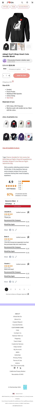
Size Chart (10, 98)
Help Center (18, 347)
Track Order (17, 341)
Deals (13, 7)
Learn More (11, 61)
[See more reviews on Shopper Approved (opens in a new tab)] (16, 230)
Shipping (17, 338)
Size (4, 69)
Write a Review (17, 206)
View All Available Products (11, 148)
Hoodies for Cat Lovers (19, 157)
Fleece (8, 157)
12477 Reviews (12, 189)
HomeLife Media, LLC (20, 396)
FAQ (17, 330)
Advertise (18, 355)
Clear (28, 69)
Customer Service (17, 344)
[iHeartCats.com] (10, 2)
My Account (17, 349)
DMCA (17, 363)
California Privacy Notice (17, 371)
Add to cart (21, 75)
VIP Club (5, 7)
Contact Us (17, 333)
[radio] (24, 181)
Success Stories (23, 7)
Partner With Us (17, 336)
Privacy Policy (17, 358)
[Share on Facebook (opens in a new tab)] (10, 230)
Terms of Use (17, 360)
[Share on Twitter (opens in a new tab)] (13, 230)
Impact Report (17, 322)
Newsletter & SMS (17, 374)
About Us (17, 319)
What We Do (17, 316)
